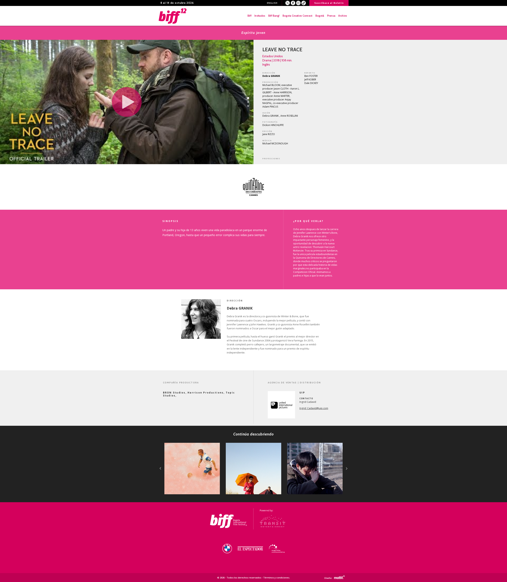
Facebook (293, 3)
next (347, 468)
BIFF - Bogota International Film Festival (172, 16)
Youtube (303, 3)
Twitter (287, 3)
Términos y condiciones (276, 577)
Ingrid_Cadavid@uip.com (313, 408)
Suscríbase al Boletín (329, 2)
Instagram (298, 3)
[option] (253, 187)
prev (160, 468)
